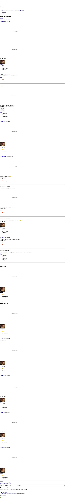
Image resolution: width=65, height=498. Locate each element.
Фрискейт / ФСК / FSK (20, 10)
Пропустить (2, 6)
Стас (2, 250)
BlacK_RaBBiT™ (3, 156)
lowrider (2, 21)
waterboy (2, 186)
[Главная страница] (8, 5)
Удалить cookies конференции (11, 493)
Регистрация (4, 12)
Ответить (1, 18)
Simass (2, 74)
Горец (1, 112)
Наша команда (4, 493)
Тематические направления (12, 10)
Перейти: (2, 485)
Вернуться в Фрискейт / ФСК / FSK (5, 483)
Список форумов (4, 10)
